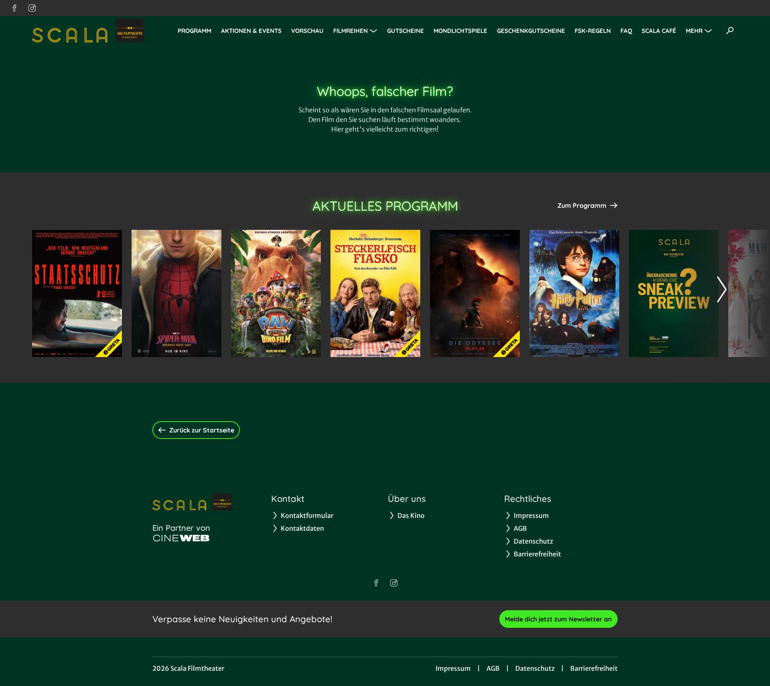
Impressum (453, 668)
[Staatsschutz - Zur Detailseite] (77, 293)
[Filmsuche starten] (730, 30)
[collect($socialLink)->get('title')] (14, 8)
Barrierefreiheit (594, 668)
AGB (493, 668)
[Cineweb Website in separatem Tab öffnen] (181, 538)
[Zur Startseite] (88, 30)
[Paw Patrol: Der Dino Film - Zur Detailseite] (276, 293)
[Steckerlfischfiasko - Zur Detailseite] (375, 293)
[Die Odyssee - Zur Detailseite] (475, 293)
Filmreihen (350, 31)
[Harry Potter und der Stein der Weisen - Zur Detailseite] (574, 293)
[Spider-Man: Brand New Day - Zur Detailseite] (176, 293)
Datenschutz (535, 668)
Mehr (694, 31)
